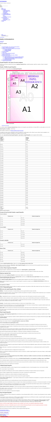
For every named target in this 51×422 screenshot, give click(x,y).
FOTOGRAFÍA (2, 37)
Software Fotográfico (4, 17)
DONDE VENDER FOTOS (7, 14)
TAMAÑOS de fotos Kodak (5, 125)
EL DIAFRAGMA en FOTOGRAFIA (5, 410)
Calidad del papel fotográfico (7, 59)
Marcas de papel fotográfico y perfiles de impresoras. (13, 57)
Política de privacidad (2, 414)
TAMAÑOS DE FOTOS (6, 10)
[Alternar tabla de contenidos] (0, 45)
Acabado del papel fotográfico (10, 58)
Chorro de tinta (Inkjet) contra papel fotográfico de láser (14, 56)
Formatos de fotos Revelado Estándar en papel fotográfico (11, 48)
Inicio (2, 8)
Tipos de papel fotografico (6, 55)
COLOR (3, 21)
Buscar (1, 6)
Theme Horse (4, 415)
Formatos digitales (8, 50)
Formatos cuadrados (5, 51)
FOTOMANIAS (3, 1)
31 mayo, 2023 (2, 41)
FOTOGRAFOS (4, 20)
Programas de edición (6, 18)
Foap (3, 15)
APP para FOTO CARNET (6, 19)
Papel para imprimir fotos (6, 54)
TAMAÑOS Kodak (5, 13)
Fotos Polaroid (5, 12)
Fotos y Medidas (4, 9)
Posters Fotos (4, 52)
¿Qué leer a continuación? (4, 412)
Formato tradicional (8, 49)
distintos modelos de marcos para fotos (17, 130)
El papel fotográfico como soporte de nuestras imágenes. (11, 46)
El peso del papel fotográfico (7, 60)
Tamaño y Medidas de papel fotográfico (8, 47)
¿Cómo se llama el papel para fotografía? (8, 53)
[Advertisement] (25, 27)
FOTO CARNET (5, 11)
